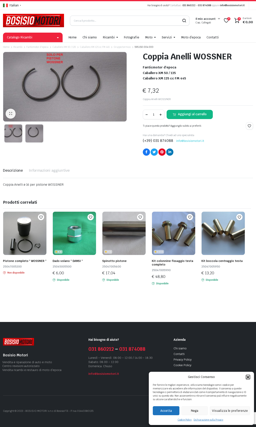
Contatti (213, 37)
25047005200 (12, 266)
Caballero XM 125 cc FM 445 (94, 47)
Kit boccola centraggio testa (222, 261)
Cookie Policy (185, 419)
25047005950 (210, 266)
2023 (20, 411)
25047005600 (111, 266)
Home (73, 37)
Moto (149, 37)
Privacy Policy (183, 359)
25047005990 (161, 270)
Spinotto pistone (114, 261)
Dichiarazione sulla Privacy (208, 419)
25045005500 (62, 266)
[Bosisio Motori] (33, 20)
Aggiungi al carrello (192, 114)
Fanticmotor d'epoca (37, 47)
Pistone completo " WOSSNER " (24, 261)
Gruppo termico (122, 47)
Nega (194, 411)
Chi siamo (90, 37)
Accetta (166, 411)
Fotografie (131, 37)
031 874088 (204, 5)
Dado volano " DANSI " (68, 261)
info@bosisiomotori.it (232, 5)
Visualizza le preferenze (230, 411)
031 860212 (189, 5)
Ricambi (109, 37)
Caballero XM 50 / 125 (64, 47)
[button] (248, 377)
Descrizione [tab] (13, 170)
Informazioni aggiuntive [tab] (49, 170)
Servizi (167, 37)
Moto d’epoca (191, 37)
